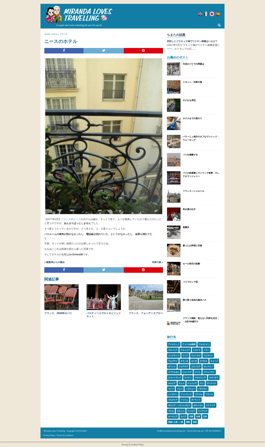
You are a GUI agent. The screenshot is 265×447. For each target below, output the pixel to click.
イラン (206, 350)
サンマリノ (208, 366)
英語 (200, 13)
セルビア (172, 383)
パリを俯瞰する (190, 154)
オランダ (184, 361)
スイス (197, 372)
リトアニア (202, 411)
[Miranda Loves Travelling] (78, 14)
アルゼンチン (204, 344)
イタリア (196, 350)
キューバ (214, 361)
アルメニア (185, 350)
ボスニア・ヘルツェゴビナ (179, 405)
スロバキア (213, 377)
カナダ (194, 361)
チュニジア (192, 383)
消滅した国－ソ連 (175, 422)
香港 (195, 422)
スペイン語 (217, 13)
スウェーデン (209, 372)
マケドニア (210, 405)
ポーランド (195, 399)
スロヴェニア (200, 377)
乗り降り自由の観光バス (194, 299)
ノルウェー (190, 388)
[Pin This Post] (143, 51)
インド (185, 355)
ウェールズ (195, 355)
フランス (64, 34)
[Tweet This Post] (103, 51)
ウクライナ (208, 355)
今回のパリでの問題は (193, 63)
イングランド (173, 355)
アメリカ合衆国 (188, 344)
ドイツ (171, 388)
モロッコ (180, 411)
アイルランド (173, 344)
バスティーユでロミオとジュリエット (103, 314)
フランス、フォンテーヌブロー (146, 313)
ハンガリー (172, 394)
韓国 (188, 422)
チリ (202, 383)
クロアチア (183, 366)
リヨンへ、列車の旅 (192, 81)
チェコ (181, 383)
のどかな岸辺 (189, 100)
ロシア (183, 416)
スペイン (188, 377)
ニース (77, 219)
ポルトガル (198, 405)
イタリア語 (206, 13)
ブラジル (198, 394)
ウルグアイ (172, 361)
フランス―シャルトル (193, 190)
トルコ (179, 388)
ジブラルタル (173, 372)
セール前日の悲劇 (191, 263)
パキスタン (202, 388)
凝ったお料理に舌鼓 (192, 245)
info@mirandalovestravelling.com (171, 431)
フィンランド (186, 394)
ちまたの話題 (176, 35)
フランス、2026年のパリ (58, 313)
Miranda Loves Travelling (54, 431)
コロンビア (195, 366)
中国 (191, 416)
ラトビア (191, 411)
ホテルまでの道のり (192, 118)
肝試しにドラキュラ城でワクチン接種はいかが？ (192, 41)
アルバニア (172, 350)
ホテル (55, 34)
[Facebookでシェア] (64, 51)
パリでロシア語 (190, 281)
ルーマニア (172, 416)
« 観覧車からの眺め (54, 262)
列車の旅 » (157, 262)
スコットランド (174, 377)
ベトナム (184, 399)
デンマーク (211, 383)
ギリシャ (172, 366)
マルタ (171, 411)
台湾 (198, 416)
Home (47, 34)
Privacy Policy (49, 435)
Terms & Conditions (65, 435)
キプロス (203, 361)
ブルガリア (172, 399)
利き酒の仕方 (189, 209)
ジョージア (187, 372)
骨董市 (186, 227)
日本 (205, 416)
